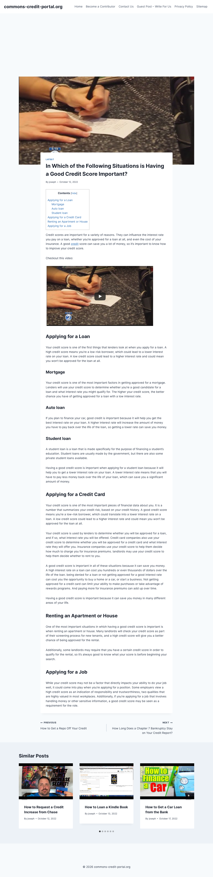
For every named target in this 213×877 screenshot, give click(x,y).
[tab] (100, 831)
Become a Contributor (100, 6)
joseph (52, 182)
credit (75, 244)
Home (79, 6)
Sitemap (201, 6)
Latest (50, 159)
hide (74, 193)
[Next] (188, 796)
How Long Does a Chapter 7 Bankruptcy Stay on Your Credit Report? (142, 728)
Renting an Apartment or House (68, 221)
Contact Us (126, 6)
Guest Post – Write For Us (154, 6)
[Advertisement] (106, 38)
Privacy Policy (184, 6)
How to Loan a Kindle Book (106, 807)
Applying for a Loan (60, 200)
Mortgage (58, 204)
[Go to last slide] (24, 796)
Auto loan (58, 208)
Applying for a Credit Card (64, 217)
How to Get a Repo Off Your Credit (63, 725)
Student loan (60, 213)
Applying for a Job (59, 226)
